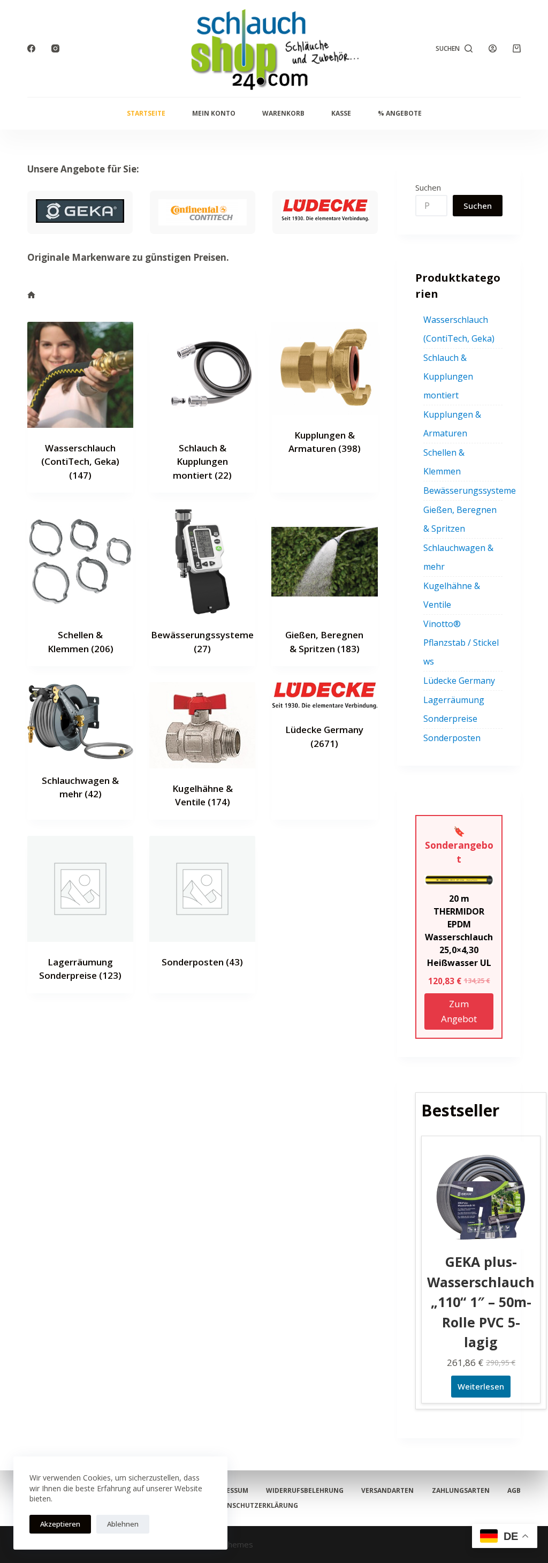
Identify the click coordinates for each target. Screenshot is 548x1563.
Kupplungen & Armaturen (452, 424)
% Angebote (400, 113)
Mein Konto (213, 113)
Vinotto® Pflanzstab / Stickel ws (461, 642)
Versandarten (387, 1490)
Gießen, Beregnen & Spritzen (460, 519)
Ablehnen (123, 1524)
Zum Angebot (459, 1011)
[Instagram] (55, 48)
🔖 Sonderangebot (459, 845)
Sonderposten (202, 962)
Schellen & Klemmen (444, 462)
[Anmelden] (493, 48)
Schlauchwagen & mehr (458, 557)
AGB (514, 1490)
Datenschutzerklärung (254, 1505)
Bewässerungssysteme (469, 490)
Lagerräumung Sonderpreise (453, 709)
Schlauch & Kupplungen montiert (202, 461)
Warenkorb (283, 113)
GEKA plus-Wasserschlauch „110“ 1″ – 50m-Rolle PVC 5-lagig (481, 1301)
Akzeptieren (60, 1524)
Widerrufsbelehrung (305, 1490)
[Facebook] (31, 48)
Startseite (146, 113)
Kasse (341, 113)
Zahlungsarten (461, 1490)
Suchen (428, 187)
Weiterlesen (481, 1386)
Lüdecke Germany (459, 680)
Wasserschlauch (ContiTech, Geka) (80, 461)
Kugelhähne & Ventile (451, 595)
